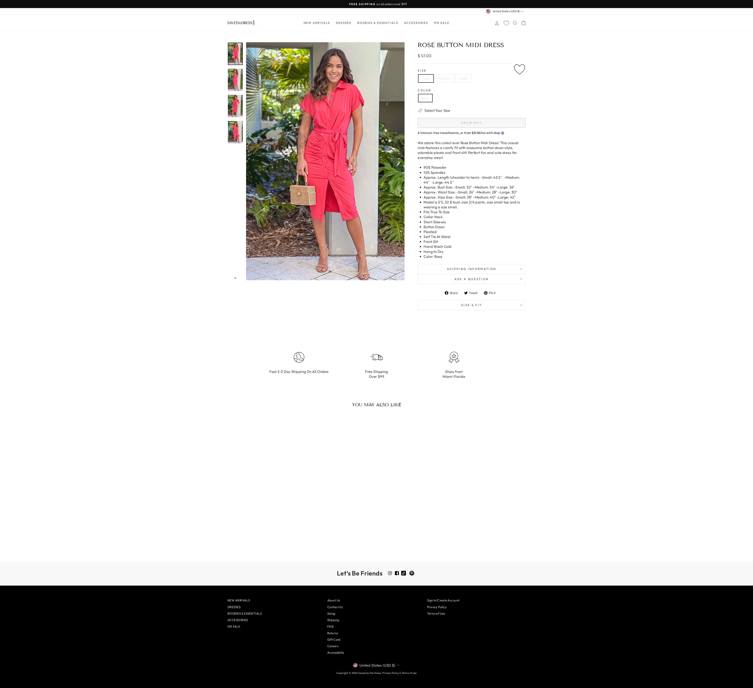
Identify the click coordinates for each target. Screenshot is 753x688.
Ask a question (472, 279)
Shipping (333, 620)
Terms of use (409, 672)
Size (422, 70)
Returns (332, 633)
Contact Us (335, 607)
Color (424, 90)
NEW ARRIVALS (317, 23)
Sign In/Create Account (443, 600)
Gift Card (333, 639)
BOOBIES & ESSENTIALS (377, 23)
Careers (332, 646)
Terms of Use (436, 613)
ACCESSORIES (416, 23)
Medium (444, 78)
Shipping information (471, 269)
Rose (425, 98)
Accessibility (335, 652)
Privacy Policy (437, 607)
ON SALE (441, 23)
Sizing (331, 613)
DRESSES (343, 23)
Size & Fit (471, 305)
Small (425, 78)
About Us (333, 600)
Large (463, 78)
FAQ (330, 626)
